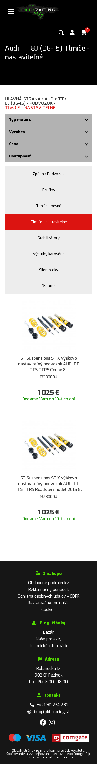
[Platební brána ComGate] (27, 740)
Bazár (48, 632)
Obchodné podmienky (48, 582)
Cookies (48, 609)
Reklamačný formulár (48, 603)
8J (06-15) (17, 103)
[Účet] (72, 32)
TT (62, 99)
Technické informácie (49, 645)
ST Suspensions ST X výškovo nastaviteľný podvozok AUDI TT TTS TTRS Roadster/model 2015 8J (48, 483)
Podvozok (42, 103)
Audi (51, 99)
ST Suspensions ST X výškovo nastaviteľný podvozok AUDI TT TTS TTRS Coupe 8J (48, 364)
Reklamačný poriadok (48, 589)
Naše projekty (49, 639)
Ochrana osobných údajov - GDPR (49, 596)
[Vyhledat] (61, 32)
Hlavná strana (24, 99)
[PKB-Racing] (38, 11)
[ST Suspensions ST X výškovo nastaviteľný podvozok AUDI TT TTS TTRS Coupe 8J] (49, 326)
